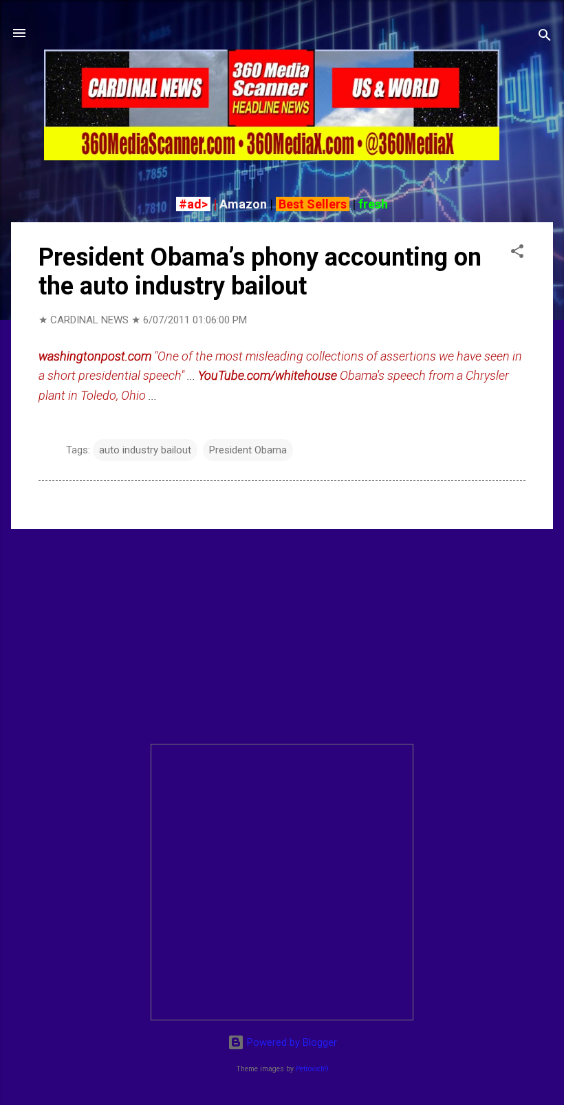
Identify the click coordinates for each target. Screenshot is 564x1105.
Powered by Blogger (290, 1042)
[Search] (544, 37)
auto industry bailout (145, 450)
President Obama (248, 450)
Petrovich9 (312, 1068)
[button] (517, 253)
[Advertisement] (282, 636)
